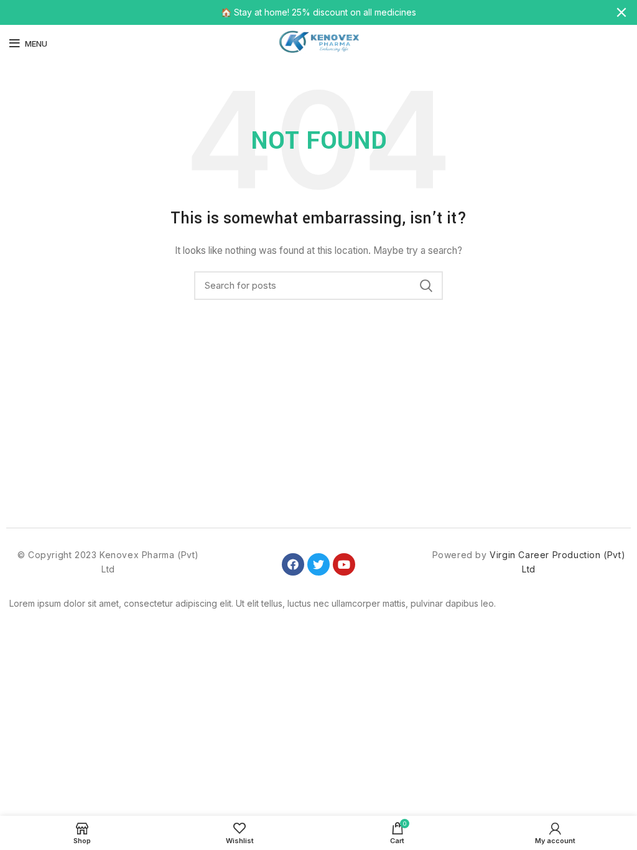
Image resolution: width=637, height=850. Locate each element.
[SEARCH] (426, 285)
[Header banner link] (300, 12)
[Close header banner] (621, 12)
